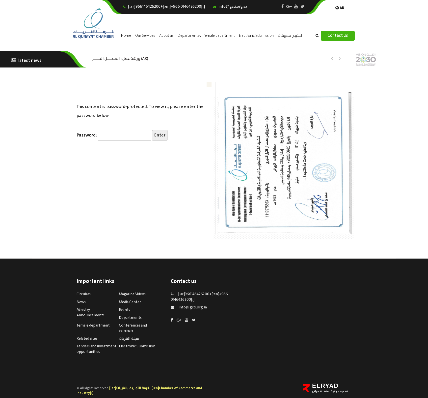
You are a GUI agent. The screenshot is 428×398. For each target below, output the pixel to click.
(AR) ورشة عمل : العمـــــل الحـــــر (120, 58)
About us (166, 36)
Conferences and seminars (133, 328)
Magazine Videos (132, 294)
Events (124, 310)
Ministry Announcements (91, 312)
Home (126, 36)
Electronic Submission (256, 36)
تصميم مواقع (340, 391)
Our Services (145, 36)
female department (219, 36)
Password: (87, 135)
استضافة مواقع (321, 391)
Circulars (84, 294)
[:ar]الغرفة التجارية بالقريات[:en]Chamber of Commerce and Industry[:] (139, 390)
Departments (188, 36)
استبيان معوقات (290, 36)
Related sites (87, 339)
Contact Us (337, 35)
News (81, 302)
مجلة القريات (129, 339)
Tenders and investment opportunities (96, 349)
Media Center (130, 302)
